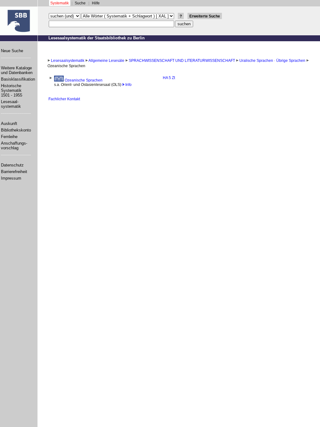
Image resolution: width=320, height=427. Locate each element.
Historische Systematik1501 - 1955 (11, 90)
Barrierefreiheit (14, 171)
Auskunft (9, 123)
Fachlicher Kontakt (64, 99)
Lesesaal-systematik (11, 104)
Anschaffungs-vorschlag (14, 145)
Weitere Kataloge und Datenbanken (16, 70)
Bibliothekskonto (16, 130)
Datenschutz (12, 165)
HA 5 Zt (169, 78)
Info (128, 84)
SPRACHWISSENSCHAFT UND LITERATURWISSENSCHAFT (182, 60)
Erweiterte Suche (204, 16)
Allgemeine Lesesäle (106, 60)
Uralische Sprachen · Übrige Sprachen (272, 60)
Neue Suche (12, 50)
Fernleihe (9, 136)
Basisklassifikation (18, 79)
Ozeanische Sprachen (83, 80)
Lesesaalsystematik (67, 60)
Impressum (11, 178)
